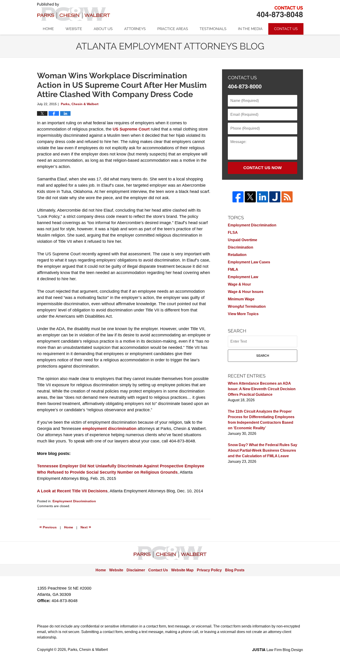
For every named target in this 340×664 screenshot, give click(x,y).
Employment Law (243, 277)
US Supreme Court (131, 129)
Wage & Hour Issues (245, 292)
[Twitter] (250, 196)
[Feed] (287, 196)
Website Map (182, 570)
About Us (103, 29)
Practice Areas (172, 29)
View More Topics (243, 314)
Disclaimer (136, 570)
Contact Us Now (262, 167)
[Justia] (274, 196)
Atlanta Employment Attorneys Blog (73, 12)
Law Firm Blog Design (277, 650)
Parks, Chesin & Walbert (279, 11)
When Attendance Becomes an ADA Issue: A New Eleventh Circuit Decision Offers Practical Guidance (262, 388)
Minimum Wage (241, 299)
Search (262, 355)
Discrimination (240, 247)
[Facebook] (238, 196)
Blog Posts (234, 570)
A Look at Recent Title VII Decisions (72, 491)
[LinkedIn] (262, 196)
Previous (48, 526)
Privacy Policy (209, 570)
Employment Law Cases (249, 262)
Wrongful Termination (247, 306)
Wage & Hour (239, 284)
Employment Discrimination (74, 501)
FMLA (233, 269)
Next (85, 526)
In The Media (250, 29)
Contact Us (286, 29)
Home (48, 29)
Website (73, 29)
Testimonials (213, 29)
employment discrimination (109, 428)
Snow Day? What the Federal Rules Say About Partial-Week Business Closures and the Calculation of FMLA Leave (262, 450)
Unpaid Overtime (242, 240)
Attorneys (135, 29)
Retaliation (237, 255)
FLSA (233, 233)
